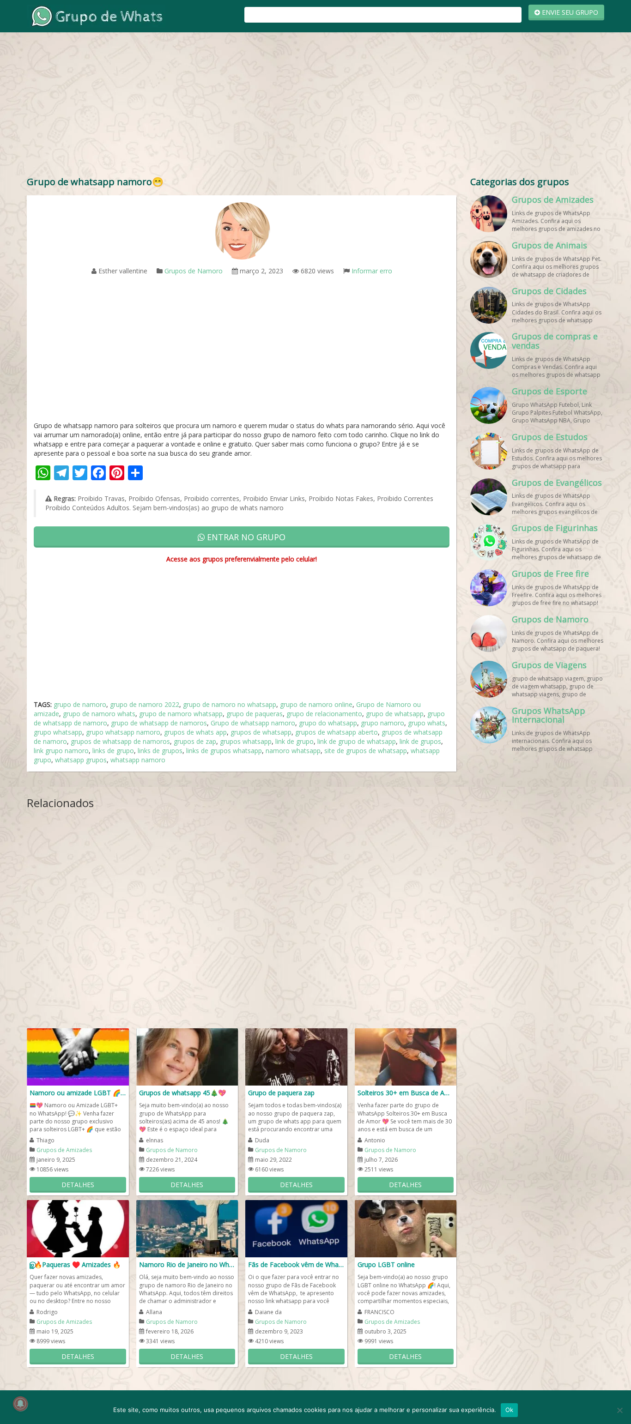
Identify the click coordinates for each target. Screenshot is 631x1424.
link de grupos (420, 741)
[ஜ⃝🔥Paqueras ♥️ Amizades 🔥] (78, 1228)
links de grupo (113, 750)
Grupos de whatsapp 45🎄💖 (182, 1092)
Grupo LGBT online (386, 1264)
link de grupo (294, 741)
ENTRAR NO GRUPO (245, 537)
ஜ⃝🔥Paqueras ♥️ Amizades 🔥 (75, 1264)
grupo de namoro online (316, 704)
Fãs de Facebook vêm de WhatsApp (296, 1264)
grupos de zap (195, 741)
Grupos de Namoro (193, 270)
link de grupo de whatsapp (356, 741)
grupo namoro (382, 722)
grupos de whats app (195, 732)
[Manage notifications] (20, 1403)
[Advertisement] (315, 106)
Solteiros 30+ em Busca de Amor (406, 1092)
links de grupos (160, 750)
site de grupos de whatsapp (365, 750)
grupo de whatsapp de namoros (159, 722)
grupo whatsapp (58, 732)
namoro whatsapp (293, 750)
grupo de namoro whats (99, 713)
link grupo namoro (61, 750)
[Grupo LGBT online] (406, 1228)
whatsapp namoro (137, 759)
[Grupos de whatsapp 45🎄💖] (187, 1056)
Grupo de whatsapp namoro (253, 722)
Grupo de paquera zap (281, 1092)
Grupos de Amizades (64, 1150)
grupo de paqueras (254, 713)
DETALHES (77, 1184)
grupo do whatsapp (328, 722)
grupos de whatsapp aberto (336, 732)
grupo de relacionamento (324, 713)
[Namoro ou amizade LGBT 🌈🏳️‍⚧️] (78, 1056)
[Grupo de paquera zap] (296, 1056)
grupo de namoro (80, 704)
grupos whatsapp (246, 741)
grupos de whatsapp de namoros (120, 741)
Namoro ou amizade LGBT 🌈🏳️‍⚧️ (78, 1092)
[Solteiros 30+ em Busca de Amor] (406, 1056)
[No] (619, 1410)
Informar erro (372, 270)
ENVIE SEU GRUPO (569, 12)
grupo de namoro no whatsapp (229, 704)
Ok (509, 1409)
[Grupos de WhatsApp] (96, 15)
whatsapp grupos (81, 759)
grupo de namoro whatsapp (181, 713)
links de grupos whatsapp (224, 750)
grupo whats (426, 722)
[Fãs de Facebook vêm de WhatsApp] (296, 1228)
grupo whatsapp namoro (123, 732)
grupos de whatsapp (261, 732)
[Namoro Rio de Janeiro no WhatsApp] (187, 1228)
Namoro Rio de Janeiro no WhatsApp (187, 1264)
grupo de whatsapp (395, 713)
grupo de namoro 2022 (144, 704)
